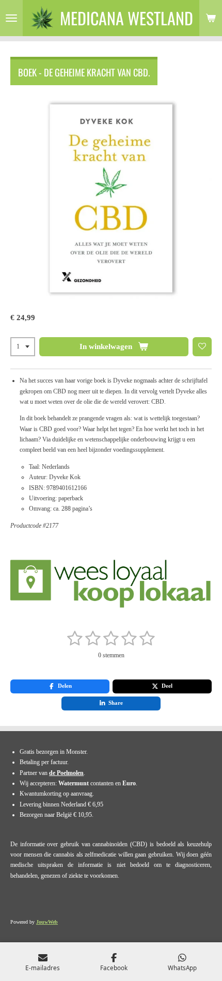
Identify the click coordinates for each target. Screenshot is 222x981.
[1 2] (22, 347)
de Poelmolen (66, 773)
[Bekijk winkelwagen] (210, 18)
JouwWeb (47, 922)
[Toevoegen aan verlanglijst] (202, 347)
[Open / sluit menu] (11, 18)
